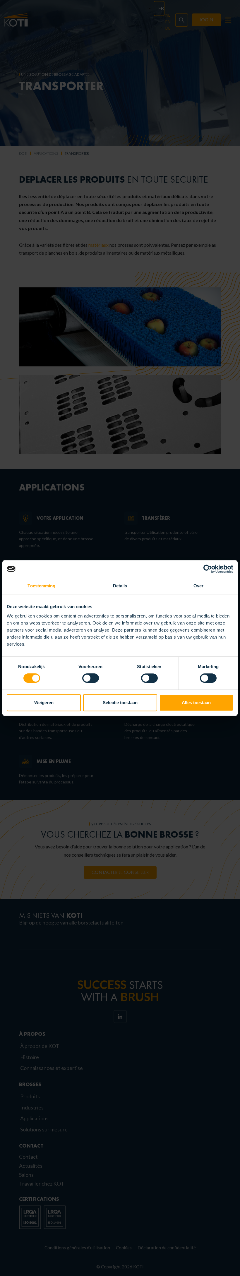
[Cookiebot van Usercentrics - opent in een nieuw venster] (207, 569)
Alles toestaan (196, 702)
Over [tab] (198, 585)
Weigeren (44, 702)
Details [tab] (120, 585)
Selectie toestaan (120, 702)
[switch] (90, 678)
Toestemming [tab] (41, 585)
